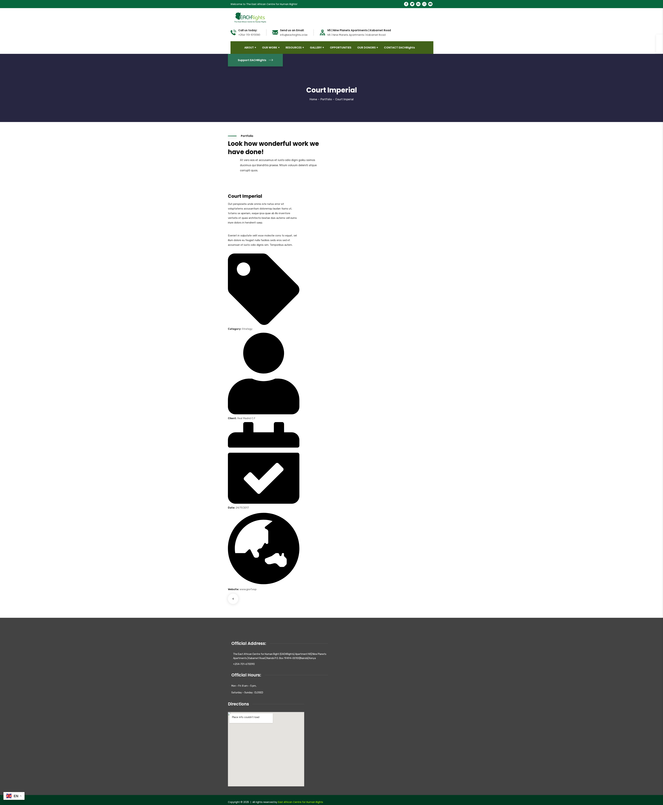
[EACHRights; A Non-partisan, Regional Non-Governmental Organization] (249, 17)
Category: (234, 328)
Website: (233, 589)
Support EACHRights (252, 60)
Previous (233, 599)
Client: (232, 418)
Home (313, 99)
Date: (231, 507)
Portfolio (326, 99)
